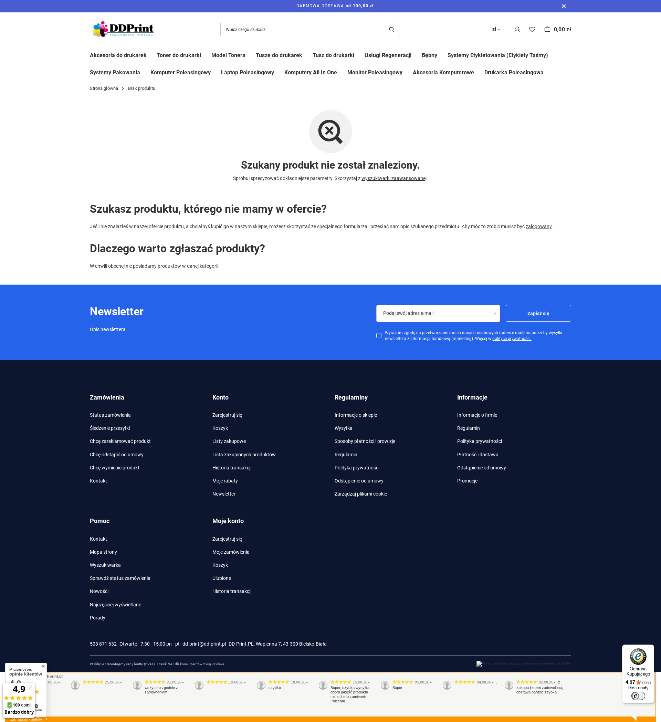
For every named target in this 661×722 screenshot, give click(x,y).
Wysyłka (344, 428)
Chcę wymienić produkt (114, 467)
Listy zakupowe (229, 441)
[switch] (638, 696)
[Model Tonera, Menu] (250, 54)
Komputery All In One (310, 72)
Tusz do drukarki (333, 55)
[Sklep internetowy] (523, 664)
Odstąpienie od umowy (359, 481)
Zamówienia (107, 397)
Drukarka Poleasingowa (514, 72)
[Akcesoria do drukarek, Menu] (152, 54)
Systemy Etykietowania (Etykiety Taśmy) (498, 55)
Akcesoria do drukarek (118, 55)
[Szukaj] (391, 29)
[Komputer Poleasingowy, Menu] (216, 72)
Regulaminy (351, 397)
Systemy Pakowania (115, 72)
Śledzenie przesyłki (110, 428)
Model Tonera (228, 55)
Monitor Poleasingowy (374, 72)
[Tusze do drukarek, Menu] (307, 54)
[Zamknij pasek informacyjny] (564, 6)
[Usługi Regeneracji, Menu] (416, 54)
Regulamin (346, 454)
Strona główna (104, 88)
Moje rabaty (225, 481)
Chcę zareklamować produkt (120, 441)
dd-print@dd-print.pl (204, 644)
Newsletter (223, 494)
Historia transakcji (231, 467)
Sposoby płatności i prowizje (365, 441)
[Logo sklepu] (124, 29)
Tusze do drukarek (279, 55)
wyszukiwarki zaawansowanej (394, 178)
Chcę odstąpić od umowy (117, 454)
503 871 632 (103, 644)
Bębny (429, 55)
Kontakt (98, 481)
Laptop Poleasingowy (247, 72)
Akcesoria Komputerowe (443, 72)
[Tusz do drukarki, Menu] (359, 54)
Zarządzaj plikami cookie (361, 494)
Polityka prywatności (357, 467)
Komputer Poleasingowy (180, 72)
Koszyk (220, 428)
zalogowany (539, 226)
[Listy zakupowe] (532, 29)
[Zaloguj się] (517, 29)
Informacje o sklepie (356, 415)
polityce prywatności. (512, 338)
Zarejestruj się (227, 415)
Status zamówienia (110, 415)
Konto (220, 397)
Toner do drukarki (179, 55)
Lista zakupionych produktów (244, 454)
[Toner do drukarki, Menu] (206, 54)
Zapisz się (538, 313)
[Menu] (650, 649)
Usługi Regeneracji (388, 55)
